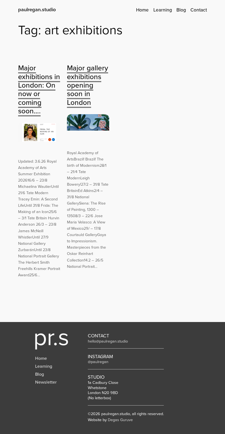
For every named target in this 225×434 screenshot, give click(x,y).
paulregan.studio (37, 9)
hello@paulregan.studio (108, 341)
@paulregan (98, 362)
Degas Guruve (120, 420)
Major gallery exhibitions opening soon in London (87, 85)
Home (41, 358)
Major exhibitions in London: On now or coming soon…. (39, 89)
